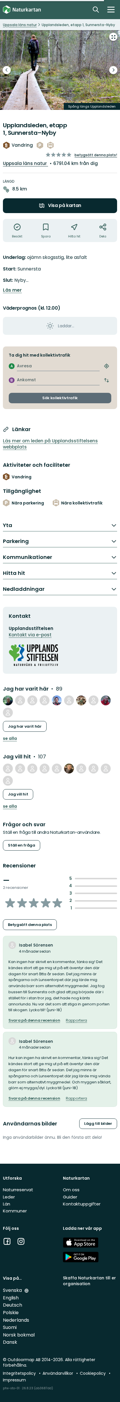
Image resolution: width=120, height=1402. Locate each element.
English (11, 1297)
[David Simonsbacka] (69, 700)
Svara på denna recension (34, 1020)
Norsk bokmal (19, 1335)
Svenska (13, 1290)
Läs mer (12, 290)
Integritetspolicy (20, 1373)
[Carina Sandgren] (69, 768)
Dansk (10, 1342)
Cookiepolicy (93, 1373)
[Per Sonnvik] (8, 700)
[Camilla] (8, 768)
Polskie (11, 1312)
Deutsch (12, 1305)
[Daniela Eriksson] (93, 768)
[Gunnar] (106, 700)
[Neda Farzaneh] (45, 700)
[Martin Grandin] (8, 713)
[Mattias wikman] (32, 768)
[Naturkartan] (22, 10)
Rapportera (76, 1020)
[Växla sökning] (96, 9)
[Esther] (106, 768)
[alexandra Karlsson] (81, 768)
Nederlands (16, 1320)
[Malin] (81, 700)
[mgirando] (57, 700)
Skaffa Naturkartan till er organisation (89, 1280)
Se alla (10, 738)
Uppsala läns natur (25, 163)
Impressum (14, 1380)
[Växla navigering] (111, 9)
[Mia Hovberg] (20, 700)
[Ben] (57, 768)
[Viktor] (93, 700)
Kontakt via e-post (30, 635)
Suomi (10, 1327)
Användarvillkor (58, 1373)
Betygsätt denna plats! (96, 154)
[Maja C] (32, 700)
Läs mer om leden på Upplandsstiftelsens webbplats (50, 444)
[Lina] (8, 781)
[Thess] (20, 768)
